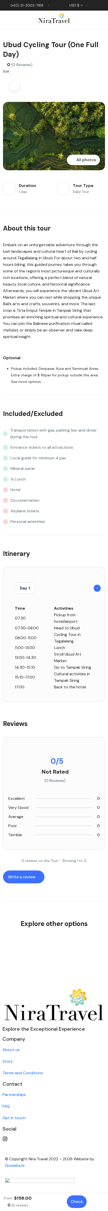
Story (8, 1061)
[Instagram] (54, 1138)
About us (11, 1049)
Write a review (22, 877)
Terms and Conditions (23, 1073)
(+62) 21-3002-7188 (26, 5)
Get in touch (14, 1117)
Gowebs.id (14, 1165)
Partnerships (14, 1094)
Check (77, 1201)
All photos (86, 159)
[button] (86, 20)
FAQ (6, 1106)
